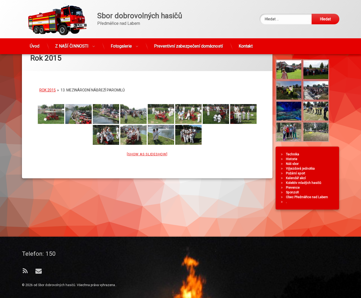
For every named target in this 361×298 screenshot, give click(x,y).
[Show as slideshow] (147, 154)
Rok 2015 (47, 90)
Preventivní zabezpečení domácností (188, 46)
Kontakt (246, 46)
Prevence (293, 187)
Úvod (34, 46)
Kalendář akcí (296, 178)
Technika (292, 154)
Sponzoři (292, 192)
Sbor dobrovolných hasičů (56, 285)
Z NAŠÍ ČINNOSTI (72, 46)
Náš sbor (292, 164)
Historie (291, 159)
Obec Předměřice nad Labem (307, 197)
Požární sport (295, 173)
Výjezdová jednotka (300, 168)
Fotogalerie (121, 46)
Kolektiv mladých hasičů (303, 183)
